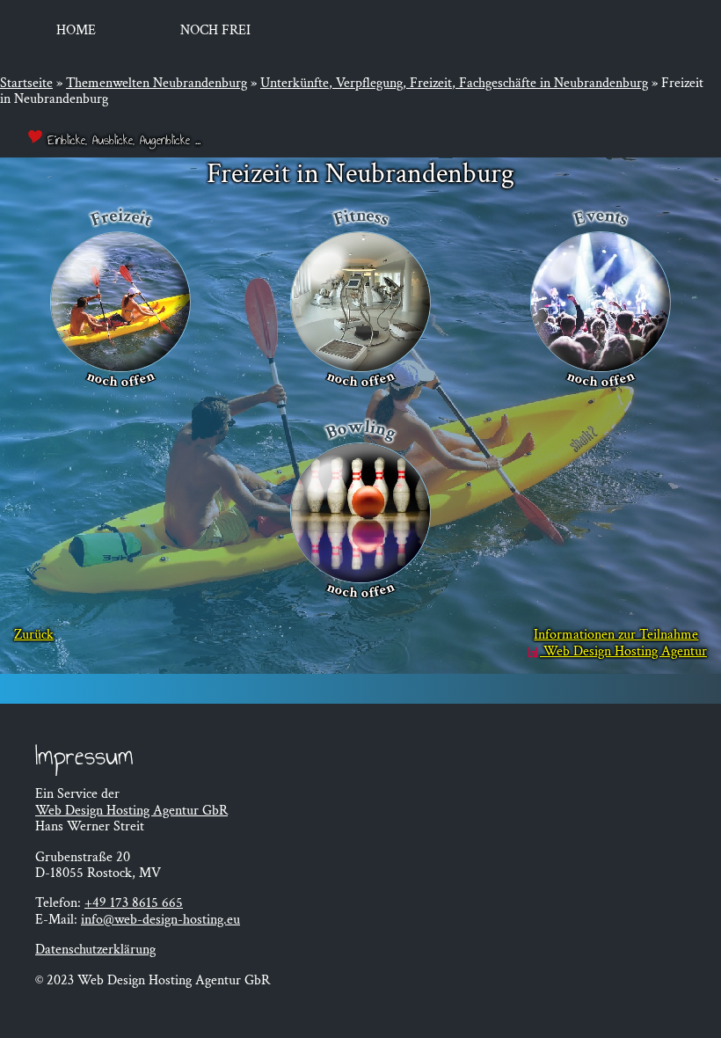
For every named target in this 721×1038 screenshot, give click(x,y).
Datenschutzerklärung (95, 949)
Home (76, 30)
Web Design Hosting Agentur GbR (131, 810)
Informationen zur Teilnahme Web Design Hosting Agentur (620, 643)
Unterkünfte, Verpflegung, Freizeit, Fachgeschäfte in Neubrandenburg (454, 83)
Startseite (26, 83)
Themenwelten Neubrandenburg (156, 83)
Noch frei (215, 30)
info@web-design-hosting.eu (160, 919)
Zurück (34, 635)
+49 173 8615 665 (133, 903)
